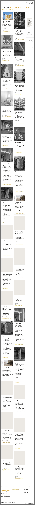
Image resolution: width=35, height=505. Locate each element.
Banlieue (9, 59)
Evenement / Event (30, 21)
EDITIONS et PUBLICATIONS (29, 34)
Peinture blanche (5, 106)
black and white (4, 60)
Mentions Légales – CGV (15, 489)
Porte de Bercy (17, 57)
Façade (16, 295)
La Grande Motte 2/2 (19, 142)
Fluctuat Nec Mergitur (19, 231)
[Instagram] (29, 502)
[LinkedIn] (33, 502)
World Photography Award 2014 (5, 490)
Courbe (16, 84)
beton (10, 59)
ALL (21, 7)
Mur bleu (4, 240)
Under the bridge (5, 273)
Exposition (21, 39)
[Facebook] (31, 502)
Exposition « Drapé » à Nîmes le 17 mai (19, 31)
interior (30, 22)
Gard (27, 7)
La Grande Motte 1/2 (6, 163)
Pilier (3, 202)
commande (19, 213)
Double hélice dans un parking (19, 113)
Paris (22, 66)
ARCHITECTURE (29, 31)
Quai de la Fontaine (18, 265)
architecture (6, 59)
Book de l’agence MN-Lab (6, 22)
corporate (29, 20)
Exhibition (18, 39)
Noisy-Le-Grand (5, 135)
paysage (7, 288)
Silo (15, 171)
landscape (10, 183)
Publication (12, 9)
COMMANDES (29, 32)
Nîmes (4, 9)
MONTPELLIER (3, 502)
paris (28, 25)
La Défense (4, 306)
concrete (7, 60)
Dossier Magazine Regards (18, 203)
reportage (30, 25)
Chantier (28, 19)
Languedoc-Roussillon (5, 184)
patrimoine (7, 145)
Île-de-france (4, 61)
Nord (28, 24)
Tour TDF (4, 79)
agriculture (14, 7)
